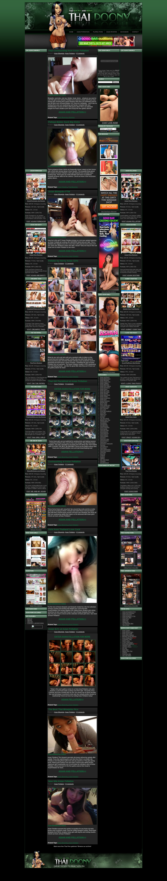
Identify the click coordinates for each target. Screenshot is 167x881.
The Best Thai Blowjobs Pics (63, 709)
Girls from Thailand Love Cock (64, 529)
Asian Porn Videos (105, 386)
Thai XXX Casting (105, 451)
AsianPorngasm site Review (36, 201)
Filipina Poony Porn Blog (131, 568)
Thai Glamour (104, 432)
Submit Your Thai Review (131, 309)
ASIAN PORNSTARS (83, 32)
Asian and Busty (105, 377)
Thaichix (102, 455)
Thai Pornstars (104, 440)
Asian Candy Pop (105, 381)
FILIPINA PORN (98, 32)
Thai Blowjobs (73, 187)
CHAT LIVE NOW (110, 123)
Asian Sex (125, 620)
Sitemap (29, 620)
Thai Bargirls (103, 424)
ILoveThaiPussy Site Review (131, 363)
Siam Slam (125, 649)
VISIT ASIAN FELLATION (131, 221)
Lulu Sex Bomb (104, 418)
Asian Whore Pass (127, 632)
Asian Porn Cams (131, 417)
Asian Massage (104, 384)
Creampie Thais (104, 406)
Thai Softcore (104, 446)
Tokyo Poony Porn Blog (131, 606)
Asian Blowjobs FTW (59, 191)
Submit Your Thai (105, 420)
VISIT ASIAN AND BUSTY (36, 275)
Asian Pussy (103, 389)
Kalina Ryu (103, 414)
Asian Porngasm (105, 387)
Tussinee (103, 461)
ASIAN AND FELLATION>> (72, 112)
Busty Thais (103, 404)
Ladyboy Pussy (127, 646)
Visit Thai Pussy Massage (109, 211)
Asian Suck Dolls (105, 395)
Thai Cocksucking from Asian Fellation (68, 50)
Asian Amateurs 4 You (128, 616)
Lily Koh (102, 417)
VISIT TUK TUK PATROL (36, 383)
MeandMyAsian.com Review (36, 471)
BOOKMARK (124, 32)
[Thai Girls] (54, 414)
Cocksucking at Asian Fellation (64, 461)
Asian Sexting (104, 393)
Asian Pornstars (127, 614)
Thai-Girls (103, 452)
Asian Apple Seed (105, 379)
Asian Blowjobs (59, 53)
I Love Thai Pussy (127, 642)
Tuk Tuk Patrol (104, 460)
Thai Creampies (104, 427)
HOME (71, 32)
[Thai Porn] (78, 403)
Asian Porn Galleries (36, 606)
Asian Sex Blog (126, 617)
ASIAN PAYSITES (111, 32)
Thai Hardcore (104, 433)
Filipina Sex (125, 622)
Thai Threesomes (105, 449)
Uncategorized (104, 462)
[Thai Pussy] (90, 403)
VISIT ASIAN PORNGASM (36, 221)
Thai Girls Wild (104, 430)
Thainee (102, 457)
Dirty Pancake (104, 408)
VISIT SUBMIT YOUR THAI (131, 329)
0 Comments (80, 53)
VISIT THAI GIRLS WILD (36, 437)
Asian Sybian (104, 396)
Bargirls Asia (103, 402)
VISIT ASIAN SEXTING (131, 275)
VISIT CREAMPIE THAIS (36, 329)
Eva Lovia (103, 409)
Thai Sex (102, 445)
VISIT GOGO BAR (131, 491)
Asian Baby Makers (128, 635)
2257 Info (30, 621)
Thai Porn (103, 437)
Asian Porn (125, 619)
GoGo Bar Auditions (128, 643)
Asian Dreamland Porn (129, 611)
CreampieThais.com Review (36, 309)
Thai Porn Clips (104, 439)
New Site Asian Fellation (61, 781)
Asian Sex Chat (104, 390)
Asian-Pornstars (105, 401)
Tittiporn (102, 458)
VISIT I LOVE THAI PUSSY (131, 383)
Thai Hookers (104, 434)
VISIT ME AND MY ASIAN (36, 491)
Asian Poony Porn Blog (131, 529)
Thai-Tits (102, 454)
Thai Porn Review (131, 471)
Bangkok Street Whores (129, 636)
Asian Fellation (70, 53)
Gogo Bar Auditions (105, 411)
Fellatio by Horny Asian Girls (63, 261)
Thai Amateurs (104, 421)
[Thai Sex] (54, 403)
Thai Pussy (103, 442)
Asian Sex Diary (105, 392)
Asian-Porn (103, 399)
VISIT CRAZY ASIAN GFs (131, 437)
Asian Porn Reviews (36, 255)
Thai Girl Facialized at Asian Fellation (67, 381)
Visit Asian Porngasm (109, 372)
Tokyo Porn (125, 625)
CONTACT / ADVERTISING (35, 623)
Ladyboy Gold (126, 645)
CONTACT (135, 32)
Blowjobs (72, 117)
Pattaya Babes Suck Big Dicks (64, 122)
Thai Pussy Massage (106, 443)
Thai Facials (103, 429)
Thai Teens (103, 448)
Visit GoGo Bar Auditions (108, 292)
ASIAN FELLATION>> (72, 451)
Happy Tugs (126, 641)
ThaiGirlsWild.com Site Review (36, 417)
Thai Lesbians (104, 436)
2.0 (29, 618)
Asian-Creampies (105, 398)
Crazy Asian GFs (105, 405)
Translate (115, 131)
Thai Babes (103, 423)
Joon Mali (103, 412)
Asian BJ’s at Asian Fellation (63, 629)
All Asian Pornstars (36, 529)
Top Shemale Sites (127, 623)
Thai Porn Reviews (36, 363)
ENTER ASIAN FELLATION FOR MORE (72, 389)
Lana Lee (103, 415)
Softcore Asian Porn (36, 568)
